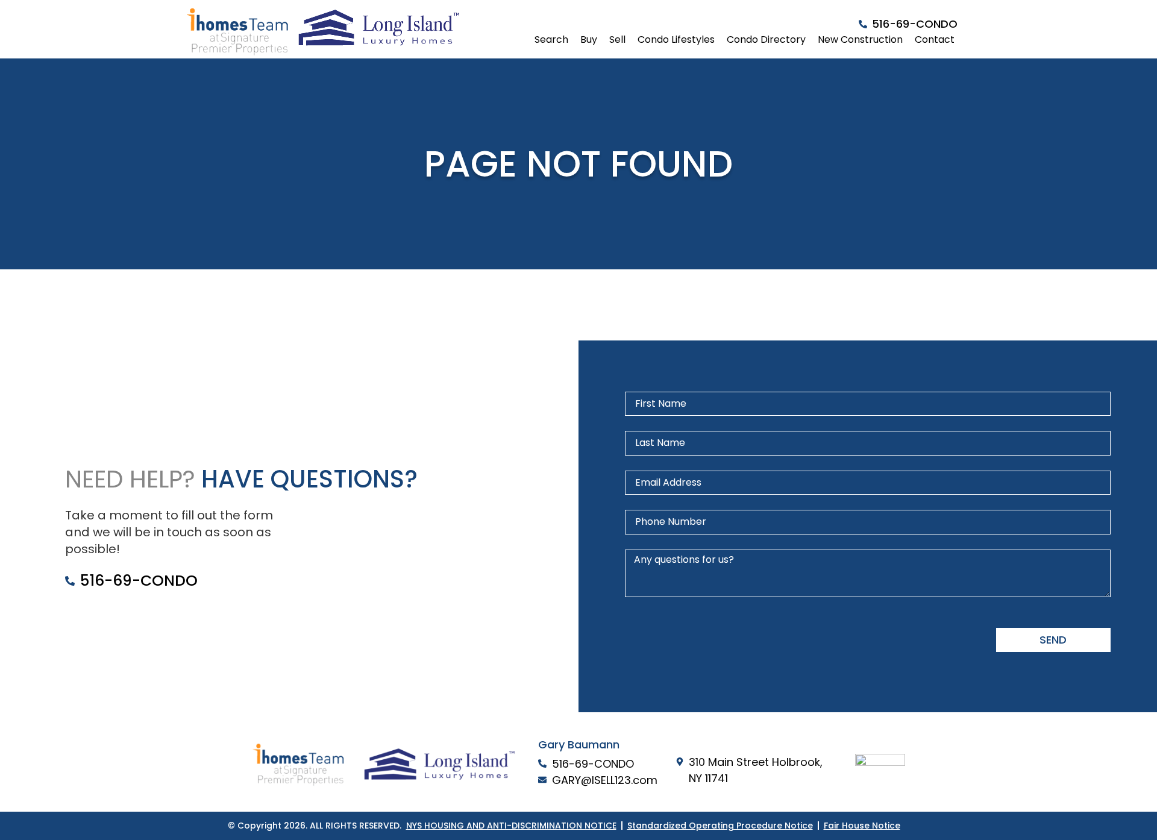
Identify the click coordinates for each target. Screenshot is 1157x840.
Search (551, 40)
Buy (588, 40)
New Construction (860, 40)
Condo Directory (766, 40)
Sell (617, 40)
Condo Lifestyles (676, 40)
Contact (935, 40)
